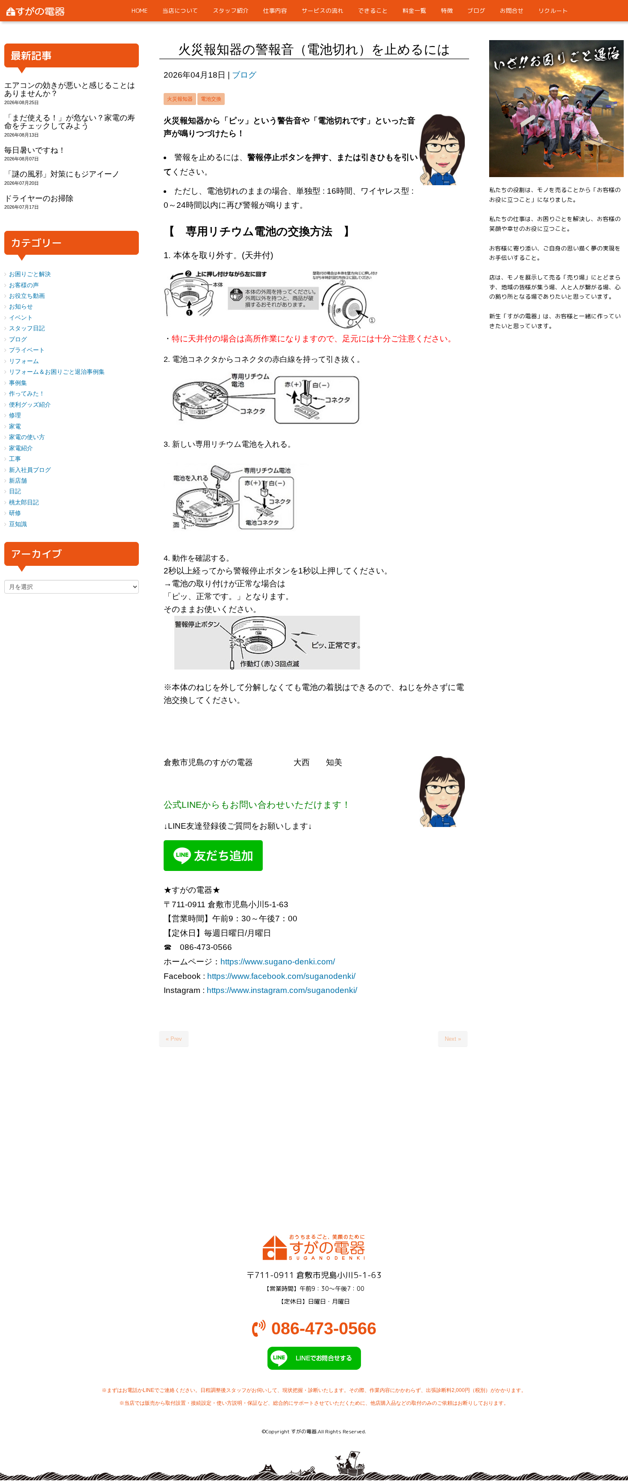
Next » (453, 1039)
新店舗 (18, 481)
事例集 (18, 383)
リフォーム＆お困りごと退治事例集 (57, 372)
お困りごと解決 (30, 274)
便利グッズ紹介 (30, 405)
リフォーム (24, 361)
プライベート (27, 350)
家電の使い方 (27, 437)
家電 (15, 426)
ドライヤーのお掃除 (38, 198)
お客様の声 (24, 285)
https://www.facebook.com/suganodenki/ (281, 976)
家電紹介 (21, 448)
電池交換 (211, 99)
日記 (15, 491)
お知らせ (21, 306)
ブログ (244, 74)
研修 (15, 513)
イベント (21, 317)
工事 (15, 459)
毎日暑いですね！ (35, 150)
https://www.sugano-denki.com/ (277, 961)
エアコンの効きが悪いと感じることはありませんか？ (69, 89)
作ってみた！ (27, 393)
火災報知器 (180, 99)
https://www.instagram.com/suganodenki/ (282, 990)
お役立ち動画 (27, 296)
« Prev (174, 1039)
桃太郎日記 (24, 502)
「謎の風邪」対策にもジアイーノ (62, 174)
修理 (15, 415)
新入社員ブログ (30, 470)
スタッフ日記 (27, 328)
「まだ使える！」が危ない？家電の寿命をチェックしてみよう (69, 122)
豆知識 (18, 524)
